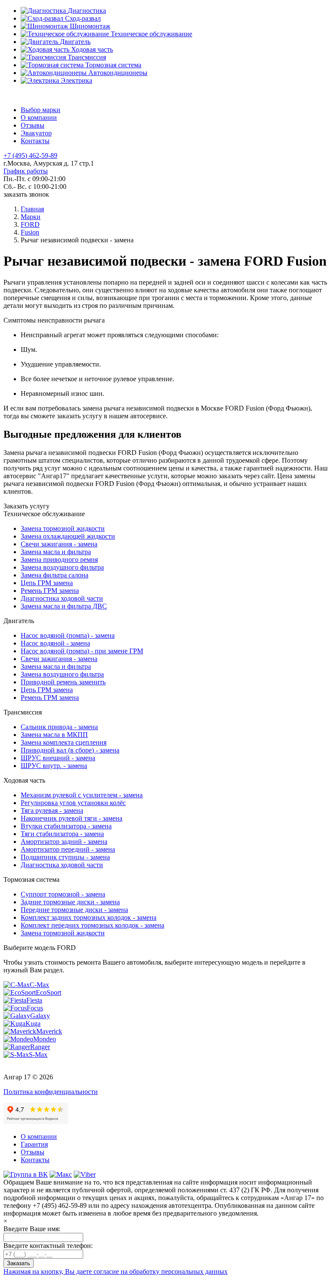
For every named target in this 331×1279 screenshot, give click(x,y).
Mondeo (44, 1039)
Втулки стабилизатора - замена (66, 826)
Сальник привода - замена (59, 726)
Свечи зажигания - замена (59, 544)
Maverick (49, 1031)
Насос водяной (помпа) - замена (68, 635)
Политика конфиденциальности (50, 1091)
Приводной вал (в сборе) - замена (70, 750)
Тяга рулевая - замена (52, 810)
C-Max (39, 984)
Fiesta (34, 1000)
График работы (25, 171)
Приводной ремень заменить (63, 682)
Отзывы (32, 125)
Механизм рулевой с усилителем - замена (82, 795)
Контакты (35, 140)
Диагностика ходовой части (62, 598)
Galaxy (40, 1015)
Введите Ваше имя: (31, 1228)
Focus (35, 1008)
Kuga (33, 1023)
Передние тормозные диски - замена (74, 909)
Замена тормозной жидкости (63, 528)
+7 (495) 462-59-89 (30, 155)
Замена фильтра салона (54, 575)
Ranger (40, 1046)
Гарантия (34, 1144)
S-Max (38, 1054)
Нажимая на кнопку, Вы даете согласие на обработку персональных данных (115, 1271)
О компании (39, 117)
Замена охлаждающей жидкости (68, 536)
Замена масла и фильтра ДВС (64, 606)
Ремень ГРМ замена (50, 590)
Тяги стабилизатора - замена (62, 833)
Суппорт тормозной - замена (63, 894)
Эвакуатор (36, 133)
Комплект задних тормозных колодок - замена (88, 917)
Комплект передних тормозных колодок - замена (92, 925)
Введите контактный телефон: (48, 1245)
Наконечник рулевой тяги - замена (71, 818)
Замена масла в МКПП (54, 734)
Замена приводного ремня (59, 559)
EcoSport (48, 992)
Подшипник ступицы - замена (65, 857)
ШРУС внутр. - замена (54, 765)
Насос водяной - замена (55, 643)
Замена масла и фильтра (56, 551)
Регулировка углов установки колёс (73, 802)
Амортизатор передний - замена (68, 849)
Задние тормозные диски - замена (70, 902)
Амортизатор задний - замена (64, 841)
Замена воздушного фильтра (62, 567)
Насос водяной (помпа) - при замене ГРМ (82, 651)
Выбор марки (40, 109)
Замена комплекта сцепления (63, 742)
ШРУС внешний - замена (58, 758)
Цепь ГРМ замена (47, 582)
